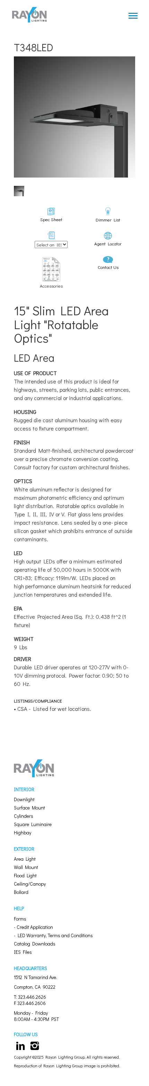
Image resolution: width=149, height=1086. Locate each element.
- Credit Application (33, 927)
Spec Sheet (51, 219)
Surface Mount (29, 807)
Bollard (21, 892)
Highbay (22, 832)
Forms (20, 918)
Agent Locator (108, 243)
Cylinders (23, 816)
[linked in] (20, 1045)
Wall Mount (26, 867)
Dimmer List (108, 220)
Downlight (24, 799)
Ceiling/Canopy (30, 883)
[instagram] (35, 1045)
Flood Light (25, 875)
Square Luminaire (33, 824)
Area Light (25, 859)
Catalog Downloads (34, 943)
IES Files (23, 952)
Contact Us (108, 267)
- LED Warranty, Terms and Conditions (53, 935)
